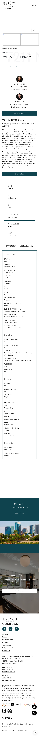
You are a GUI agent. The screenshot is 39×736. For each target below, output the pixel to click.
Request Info (19, 174)
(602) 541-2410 (23, 87)
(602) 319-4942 (23, 104)
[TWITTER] (16, 67)
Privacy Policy (23, 730)
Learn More (19, 513)
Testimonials (6, 645)
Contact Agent (19, 113)
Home (4, 637)
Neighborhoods (7, 648)
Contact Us (19, 591)
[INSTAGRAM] (11, 67)
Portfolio (5, 642)
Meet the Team (7, 639)
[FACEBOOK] (5, 67)
